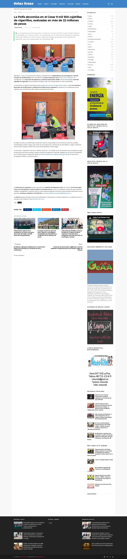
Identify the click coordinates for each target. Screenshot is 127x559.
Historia (90, 36)
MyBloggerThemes (39, 556)
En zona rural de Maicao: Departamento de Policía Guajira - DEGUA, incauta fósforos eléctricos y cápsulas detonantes (98, 426)
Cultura (90, 26)
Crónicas (62, 4)
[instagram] (110, 557)
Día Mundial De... (92, 29)
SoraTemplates (23, 556)
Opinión (90, 54)
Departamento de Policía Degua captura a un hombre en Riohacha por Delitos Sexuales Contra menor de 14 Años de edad (100, 452)
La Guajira (70, 4)
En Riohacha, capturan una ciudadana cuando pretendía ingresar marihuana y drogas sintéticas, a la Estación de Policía (100, 436)
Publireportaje (92, 62)
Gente (89, 34)
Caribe (40, 4)
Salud (89, 67)
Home (15, 12)
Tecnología (91, 70)
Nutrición (90, 52)
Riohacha (85, 4)
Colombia (54, 4)
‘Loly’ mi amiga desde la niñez (104, 459)
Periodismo (91, 57)
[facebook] (104, 557)
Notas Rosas (24, 4)
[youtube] (112, 557)
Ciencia (46, 4)
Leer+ (89, 44)
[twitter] (107, 557)
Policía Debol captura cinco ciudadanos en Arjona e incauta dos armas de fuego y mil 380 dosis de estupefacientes (24, 233)
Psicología (90, 59)
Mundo (78, 4)
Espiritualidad (91, 31)
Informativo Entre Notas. (94, 39)
